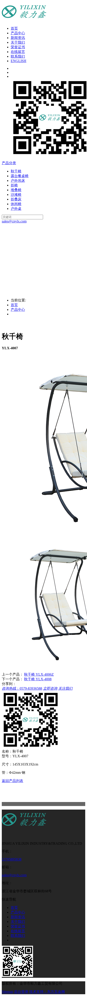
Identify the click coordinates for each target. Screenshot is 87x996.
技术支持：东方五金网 (47, 992)
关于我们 (18, 42)
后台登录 (21, 992)
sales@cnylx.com (14, 875)
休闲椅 (16, 204)
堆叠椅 (16, 190)
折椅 (14, 185)
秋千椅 (16, 171)
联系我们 (18, 56)
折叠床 (16, 199)
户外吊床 (18, 180)
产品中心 (18, 33)
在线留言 (18, 52)
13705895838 (11, 859)
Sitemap (7, 992)
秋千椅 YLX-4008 (38, 679)
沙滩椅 (16, 194)
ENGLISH (18, 61)
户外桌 (16, 208)
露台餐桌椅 (20, 176)
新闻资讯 (18, 38)
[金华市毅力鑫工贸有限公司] (24, 828)
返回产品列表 (12, 781)
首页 (14, 28)
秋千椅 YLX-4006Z (39, 674)
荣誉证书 (18, 47)
